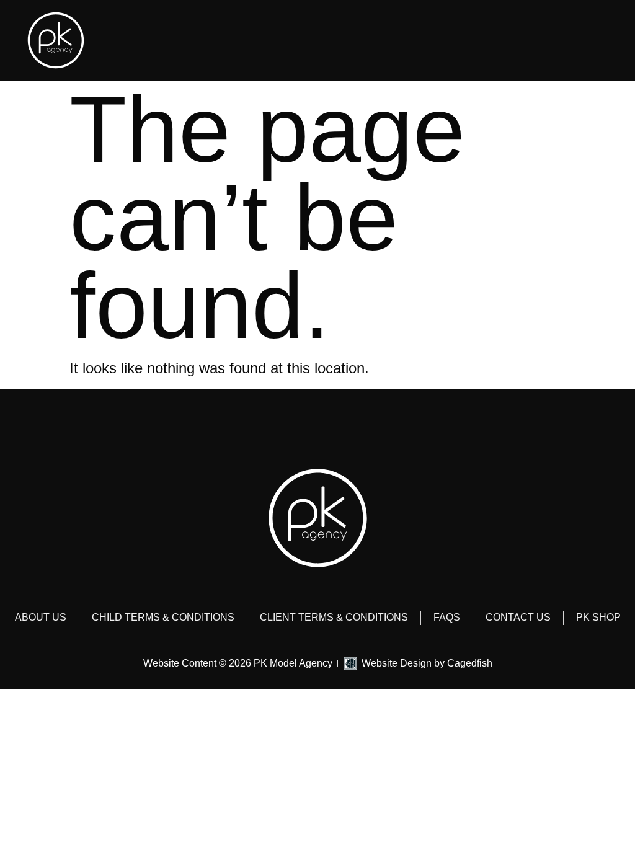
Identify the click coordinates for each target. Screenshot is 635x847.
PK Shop (598, 617)
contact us (518, 617)
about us (40, 617)
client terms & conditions (334, 617)
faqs (446, 617)
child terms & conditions (163, 617)
